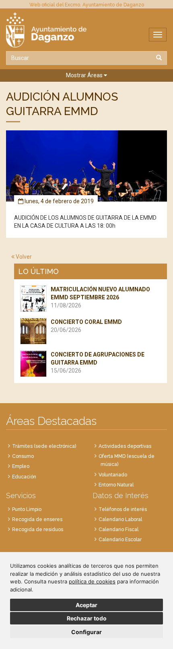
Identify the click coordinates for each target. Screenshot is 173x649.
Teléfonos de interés (123, 509)
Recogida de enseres (37, 519)
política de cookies (92, 581)
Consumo (23, 456)
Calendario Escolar (120, 539)
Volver (23, 256)
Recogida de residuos (37, 529)
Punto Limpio (26, 509)
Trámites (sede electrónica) (44, 446)
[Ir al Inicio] (86, 29)
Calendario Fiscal (118, 529)
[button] (86, 75)
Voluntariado (113, 475)
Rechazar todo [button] (87, 618)
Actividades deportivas (125, 446)
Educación (24, 477)
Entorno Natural (116, 485)
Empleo (20, 466)
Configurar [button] (86, 631)
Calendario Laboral (120, 519)
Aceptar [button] (86, 605)
